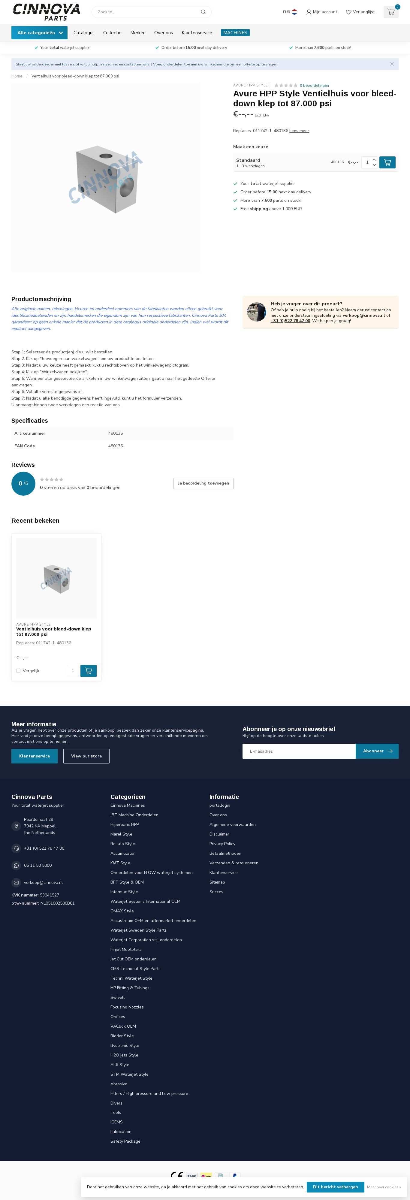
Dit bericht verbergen (335, 1187)
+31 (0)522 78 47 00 (290, 321)
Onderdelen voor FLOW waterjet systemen (151, 872)
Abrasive (118, 1084)
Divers (116, 1103)
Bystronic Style (124, 1045)
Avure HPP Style (250, 85)
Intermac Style (124, 892)
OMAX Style (122, 911)
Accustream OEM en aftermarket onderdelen (153, 920)
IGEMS (116, 1122)
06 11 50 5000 (38, 865)
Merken (138, 32)
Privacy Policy (222, 844)
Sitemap (217, 882)
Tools (115, 1112)
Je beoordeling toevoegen (203, 483)
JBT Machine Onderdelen (134, 815)
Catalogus (84, 32)
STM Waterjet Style (129, 1074)
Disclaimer (219, 834)
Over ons (163, 32)
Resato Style (122, 844)
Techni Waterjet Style (131, 978)
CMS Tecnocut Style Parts (135, 969)
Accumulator (122, 853)
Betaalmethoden (225, 853)
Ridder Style (122, 1036)
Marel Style (121, 834)
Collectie (112, 32)
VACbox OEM (123, 1026)
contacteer (133, 64)
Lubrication (120, 1132)
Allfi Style (119, 1065)
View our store (86, 756)
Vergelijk (31, 671)
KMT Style (120, 863)
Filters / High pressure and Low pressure (149, 1093)
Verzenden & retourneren (234, 863)
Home (17, 76)
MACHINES (235, 32)
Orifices (117, 1017)
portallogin (220, 805)
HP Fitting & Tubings (129, 988)
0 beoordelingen (314, 85)
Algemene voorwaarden (233, 824)
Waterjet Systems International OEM (145, 901)
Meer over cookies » (384, 1186)
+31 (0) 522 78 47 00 (44, 848)
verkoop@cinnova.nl (364, 315)
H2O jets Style (124, 1055)
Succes (216, 892)
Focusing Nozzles (127, 1007)
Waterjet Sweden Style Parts (138, 930)
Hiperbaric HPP (124, 824)
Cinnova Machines (127, 805)
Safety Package (125, 1141)
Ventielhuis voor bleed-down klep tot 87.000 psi (75, 76)
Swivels (117, 997)
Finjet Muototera (126, 949)
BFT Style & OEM (127, 882)
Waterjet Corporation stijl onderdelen (146, 940)
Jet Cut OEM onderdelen (133, 959)
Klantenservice (197, 32)
